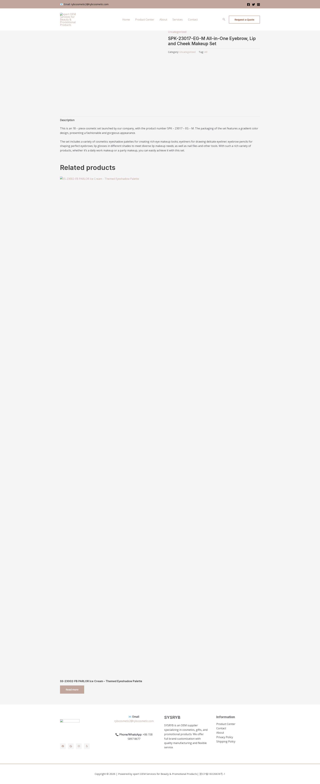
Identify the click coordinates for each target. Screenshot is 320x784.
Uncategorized (177, 32)
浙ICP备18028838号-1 (212, 773)
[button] (224, 19)
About (163, 19)
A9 (205, 52)
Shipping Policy (225, 741)
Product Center (144, 19)
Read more (72, 689)
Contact (193, 19)
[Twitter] (253, 4)
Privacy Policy (224, 737)
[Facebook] (248, 4)
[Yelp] (87, 746)
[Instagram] (258, 4)
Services (177, 19)
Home (126, 19)
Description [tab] (67, 120)
